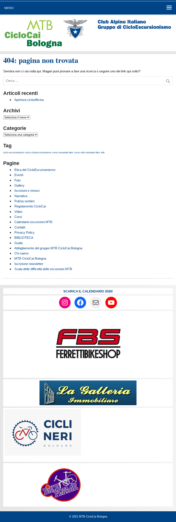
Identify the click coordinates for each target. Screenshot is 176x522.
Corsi (18, 217)
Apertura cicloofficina (29, 100)
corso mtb (79, 152)
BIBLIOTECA (23, 237)
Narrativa (20, 196)
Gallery (19, 185)
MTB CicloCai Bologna (30, 258)
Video (18, 211)
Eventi (18, 175)
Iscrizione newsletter (28, 264)
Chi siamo (21, 253)
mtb (103, 152)
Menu (9, 8)
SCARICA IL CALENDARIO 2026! (88, 291)
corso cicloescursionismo (38, 152)
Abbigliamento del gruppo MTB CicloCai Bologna (48, 248)
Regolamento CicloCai (30, 206)
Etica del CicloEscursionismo (34, 170)
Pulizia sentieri (24, 201)
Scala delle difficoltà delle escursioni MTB (43, 269)
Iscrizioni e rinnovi (26, 190)
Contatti (19, 227)
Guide (18, 243)
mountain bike (92, 152)
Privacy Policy (24, 232)
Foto (17, 180)
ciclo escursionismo (13, 152)
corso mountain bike (62, 152)
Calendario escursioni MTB (33, 222)
